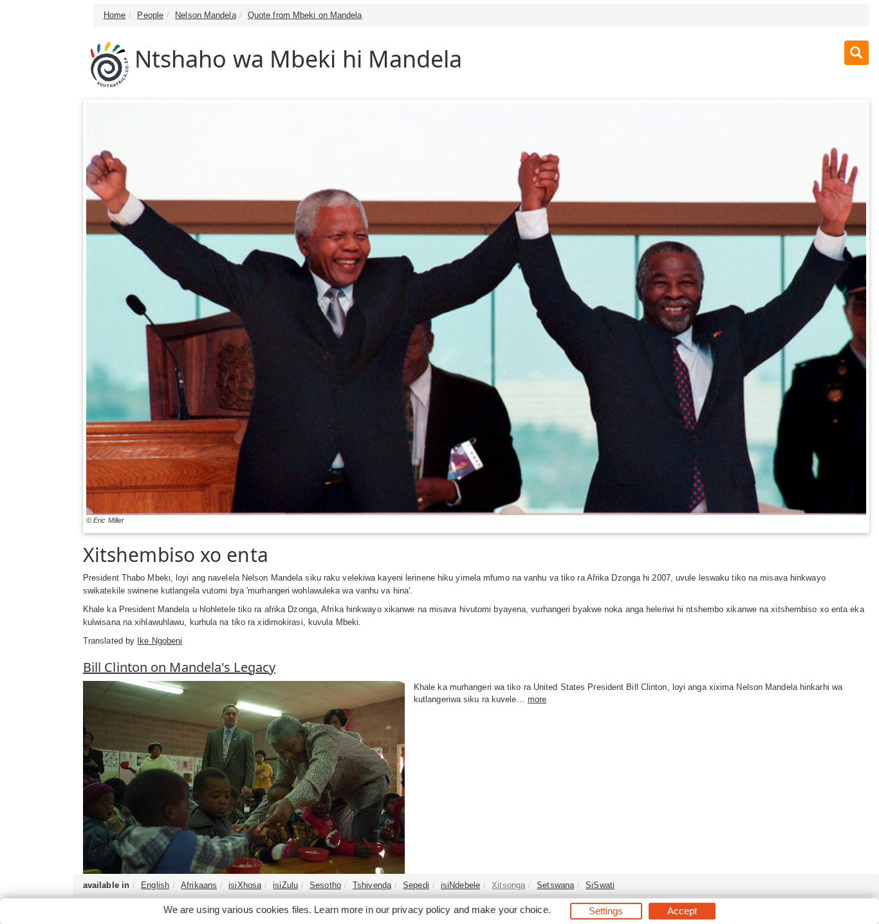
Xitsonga (508, 885)
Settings (606, 910)
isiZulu (285, 885)
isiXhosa (244, 885)
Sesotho (325, 885)
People (150, 15)
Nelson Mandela (205, 15)
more (537, 699)
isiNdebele (460, 885)
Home (114, 15)
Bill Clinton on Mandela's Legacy (179, 667)
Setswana (555, 885)
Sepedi (416, 885)
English (155, 885)
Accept (682, 910)
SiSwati (600, 885)
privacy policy (421, 909)
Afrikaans (199, 885)
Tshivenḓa (372, 885)
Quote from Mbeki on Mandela (305, 15)
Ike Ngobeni (159, 641)
